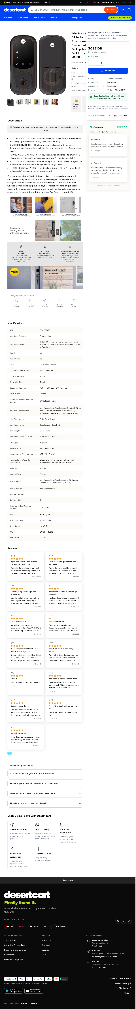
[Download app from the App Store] (33, 991)
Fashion (53, 18)
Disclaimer (125, 988)
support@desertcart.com (104, 956)
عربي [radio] (86, 2)
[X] (123, 921)
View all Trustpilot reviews (108, 185)
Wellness (8, 18)
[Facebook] (129, 921)
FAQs (128, 993)
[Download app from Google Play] (13, 991)
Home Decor (22, 18)
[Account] (123, 10)
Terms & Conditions (120, 978)
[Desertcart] (15, 10)
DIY (63, 18)
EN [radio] (81, 2)
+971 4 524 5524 (99, 967)
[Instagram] (117, 921)
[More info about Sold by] (124, 79)
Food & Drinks (39, 18)
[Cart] (129, 10)
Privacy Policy (123, 983)
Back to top (68, 880)
